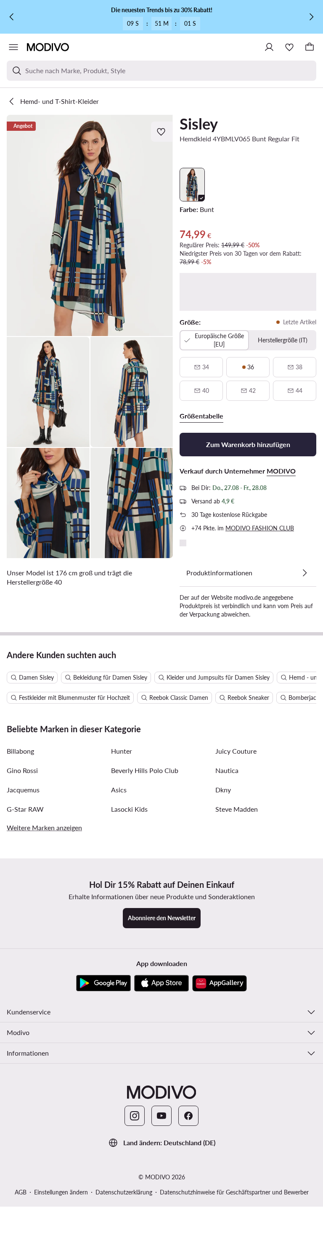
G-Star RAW (25, 809)
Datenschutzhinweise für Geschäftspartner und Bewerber (234, 1192)
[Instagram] (134, 1116)
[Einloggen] (269, 47)
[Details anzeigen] (304, 573)
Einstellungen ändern (61, 1192)
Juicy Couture (236, 751)
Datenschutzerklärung (123, 1192)
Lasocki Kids (129, 809)
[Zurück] (12, 17)
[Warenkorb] (309, 47)
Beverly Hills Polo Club (144, 770)
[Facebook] (188, 1116)
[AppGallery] (219, 983)
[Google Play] (103, 983)
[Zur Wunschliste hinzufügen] (162, 132)
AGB (20, 1192)
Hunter (121, 751)
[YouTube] (161, 1116)
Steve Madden (236, 809)
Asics (119, 790)
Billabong (20, 751)
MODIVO (281, 471)
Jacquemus (23, 790)
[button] (90, 225)
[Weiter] (311, 17)
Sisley (199, 123)
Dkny (223, 790)
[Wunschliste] (289, 47)
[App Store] (161, 983)
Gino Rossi (22, 770)
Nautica (226, 770)
